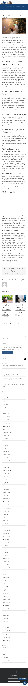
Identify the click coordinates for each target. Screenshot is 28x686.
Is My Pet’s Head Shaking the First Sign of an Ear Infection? (7, 310)
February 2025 (6, 454)
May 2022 (5, 552)
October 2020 (6, 609)
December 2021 (6, 568)
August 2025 (6, 435)
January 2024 (6, 495)
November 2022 (6, 539)
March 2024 (6, 489)
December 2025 (6, 423)
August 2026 (6, 398)
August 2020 (6, 615)
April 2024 (5, 486)
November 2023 (6, 501)
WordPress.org (6, 664)
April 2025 (5, 448)
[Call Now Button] (25, 683)
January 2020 (6, 634)
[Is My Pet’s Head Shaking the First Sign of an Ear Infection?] (7, 295)
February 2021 (6, 599)
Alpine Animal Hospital (7, 260)
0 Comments (13, 261)
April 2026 (5, 410)
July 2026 (5, 401)
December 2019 (6, 637)
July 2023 (5, 514)
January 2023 (6, 533)
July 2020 (5, 618)
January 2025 (6, 457)
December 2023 (6, 498)
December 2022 (6, 536)
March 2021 (6, 596)
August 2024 (6, 473)
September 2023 (7, 508)
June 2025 (5, 442)
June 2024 (5, 479)
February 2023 (6, 530)
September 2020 (7, 612)
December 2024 (6, 461)
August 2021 (6, 580)
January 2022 (6, 564)
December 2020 (6, 602)
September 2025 (7, 432)
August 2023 (6, 511)
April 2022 (5, 555)
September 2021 (7, 577)
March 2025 (6, 451)
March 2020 (6, 627)
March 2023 (6, 527)
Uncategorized (7, 261)
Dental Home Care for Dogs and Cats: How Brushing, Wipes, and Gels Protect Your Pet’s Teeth (13, 384)
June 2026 (5, 404)
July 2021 (5, 583)
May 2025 (5, 445)
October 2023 (6, 505)
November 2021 (6, 571)
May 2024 (5, 483)
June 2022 (5, 549)
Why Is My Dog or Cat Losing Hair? (11, 375)
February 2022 (6, 561)
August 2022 (6, 542)
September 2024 (7, 470)
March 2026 (6, 413)
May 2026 (5, 407)
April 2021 (5, 593)
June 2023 (5, 517)
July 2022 (5, 546)
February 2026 (6, 416)
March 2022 (6, 558)
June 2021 (5, 586)
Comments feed (6, 661)
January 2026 (6, 420)
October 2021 (6, 574)
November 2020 (6, 605)
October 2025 (6, 429)
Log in (4, 654)
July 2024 (5, 476)
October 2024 (6, 467)
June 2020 (5, 621)
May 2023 (5, 520)
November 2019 (6, 640)
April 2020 (5, 624)
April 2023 (5, 524)
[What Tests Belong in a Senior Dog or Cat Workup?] (20, 295)
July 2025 (5, 438)
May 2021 (5, 590)
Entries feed (5, 657)
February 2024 (6, 492)
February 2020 (6, 631)
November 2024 (6, 464)
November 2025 (6, 426)
